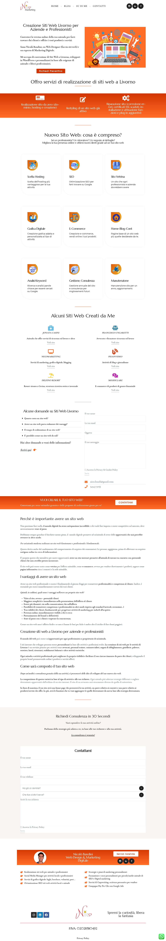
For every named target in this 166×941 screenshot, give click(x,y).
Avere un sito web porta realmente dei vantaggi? (45, 424)
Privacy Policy (83, 938)
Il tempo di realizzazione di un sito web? (42, 430)
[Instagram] (34, 915)
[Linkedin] (40, 915)
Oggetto (88, 433)
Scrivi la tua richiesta (29, 799)
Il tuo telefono (26, 777)
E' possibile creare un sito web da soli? (41, 436)
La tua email (90, 423)
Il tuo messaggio (92, 442)
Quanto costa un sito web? (36, 418)
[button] (50, 418)
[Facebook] (46, 915)
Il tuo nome (90, 413)
